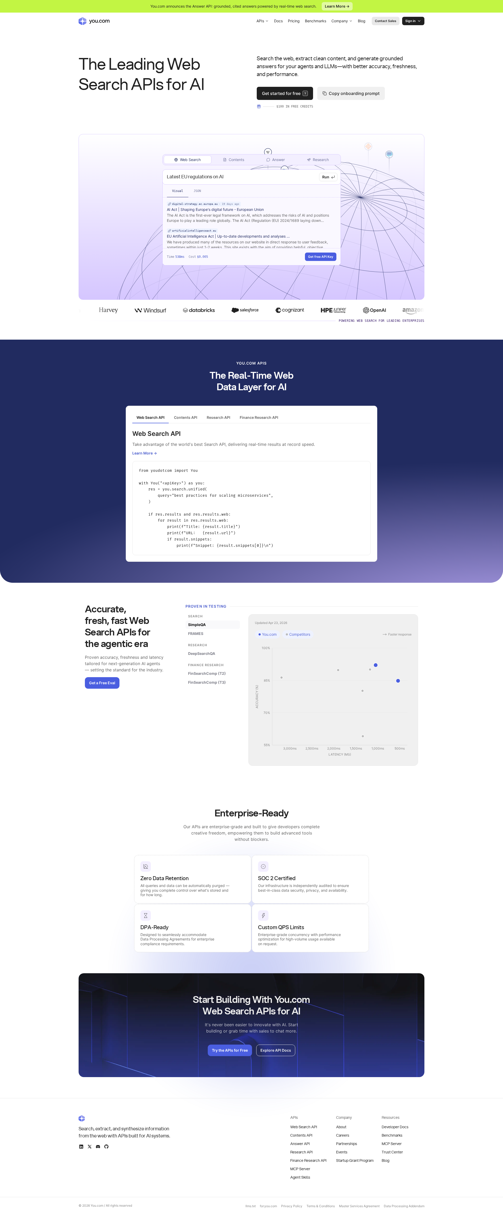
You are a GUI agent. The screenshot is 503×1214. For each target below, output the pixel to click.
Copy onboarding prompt (354, 93)
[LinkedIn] (81, 1146)
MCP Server (300, 1169)
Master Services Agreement (359, 1206)
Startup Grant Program (355, 1161)
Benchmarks (315, 21)
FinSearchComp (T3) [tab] (207, 682)
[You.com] (125, 1118)
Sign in (410, 21)
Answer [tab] (278, 159)
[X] (89, 1146)
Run (325, 177)
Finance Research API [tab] (259, 417)
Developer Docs (395, 1127)
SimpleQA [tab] (197, 624)
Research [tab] (321, 159)
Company (339, 21)
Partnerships (346, 1144)
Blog (361, 21)
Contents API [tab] (185, 417)
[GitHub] (106, 1146)
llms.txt (250, 1206)
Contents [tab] (236, 159)
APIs (260, 21)
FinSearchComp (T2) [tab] (207, 673)
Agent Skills (300, 1177)
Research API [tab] (218, 417)
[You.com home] (94, 21)
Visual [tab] (177, 191)
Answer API (300, 1144)
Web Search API (303, 1127)
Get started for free (284, 93)
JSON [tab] (197, 191)
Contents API (301, 1135)
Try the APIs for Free (230, 1050)
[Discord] (98, 1146)
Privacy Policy (291, 1206)
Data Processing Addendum (404, 1206)
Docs (278, 21)
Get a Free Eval (102, 683)
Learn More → (337, 6)
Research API (301, 1152)
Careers (342, 1135)
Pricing (294, 21)
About (341, 1127)
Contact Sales (385, 21)
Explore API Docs (275, 1050)
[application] (333, 701)
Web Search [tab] (190, 159)
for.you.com (268, 1206)
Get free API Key (320, 257)
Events (341, 1152)
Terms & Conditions (321, 1206)
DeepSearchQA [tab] (201, 653)
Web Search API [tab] (150, 417)
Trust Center (392, 1152)
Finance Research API (308, 1161)
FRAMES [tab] (195, 633)
